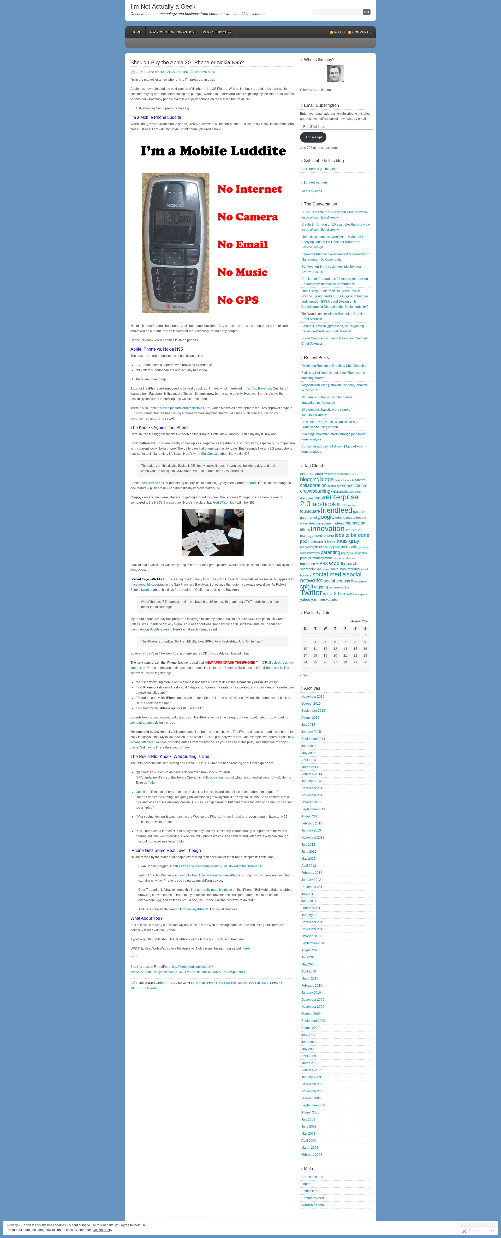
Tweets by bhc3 (311, 191)
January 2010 (311, 992)
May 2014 (308, 753)
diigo (358, 491)
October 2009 (311, 1014)
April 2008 (308, 1140)
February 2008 (311, 1155)
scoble (254, 982)
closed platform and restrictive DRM (185, 408)
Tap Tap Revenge (258, 388)
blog (353, 474)
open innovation (310, 553)
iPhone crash (272, 668)
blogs (327, 479)
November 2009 (312, 1007)
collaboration (313, 485)
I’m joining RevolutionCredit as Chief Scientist (333, 366)
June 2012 (309, 851)
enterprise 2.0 (329, 500)
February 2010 (311, 985)
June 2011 (308, 901)
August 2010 (310, 950)
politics (362, 553)
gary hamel (308, 518)
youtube (332, 600)
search (350, 563)
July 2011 (308, 894)
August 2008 (310, 1112)
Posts (339, 32)
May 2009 (308, 1049)
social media (329, 574)
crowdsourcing (315, 491)
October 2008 (311, 1098)
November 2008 (312, 1091)
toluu (346, 587)
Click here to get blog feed (319, 169)
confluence (334, 485)
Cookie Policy (102, 1230)
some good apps (142, 722)
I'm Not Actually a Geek (162, 6)
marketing (307, 547)
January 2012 (311, 880)
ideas (339, 523)
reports (252, 483)
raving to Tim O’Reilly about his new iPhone (209, 875)
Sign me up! (313, 137)
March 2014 (309, 767)
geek (160, 982)
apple (200, 982)
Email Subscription (321, 105)
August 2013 (310, 816)
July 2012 (308, 844)
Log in (305, 1184)
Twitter (311, 592)
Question (142, 792)
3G (193, 982)
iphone (211, 982)
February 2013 (311, 823)
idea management (321, 523)
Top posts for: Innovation (172, 32)
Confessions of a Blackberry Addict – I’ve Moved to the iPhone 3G (216, 866)
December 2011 (312, 887)
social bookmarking (345, 569)
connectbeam (354, 485)
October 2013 (311, 802)
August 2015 (310, 718)
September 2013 (313, 809)
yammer (318, 599)
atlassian (343, 474)
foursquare (310, 511)
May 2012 (308, 858)
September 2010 (313, 943)
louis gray (348, 541)
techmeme (335, 587)
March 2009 (309, 1063)
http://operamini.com (218, 777)
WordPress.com (312, 1205)
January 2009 (311, 1077)
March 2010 (309, 978)
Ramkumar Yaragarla (316, 279)
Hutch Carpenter (174, 71)
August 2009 (310, 1028)
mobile (224, 982)
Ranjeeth (307, 266)
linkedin (330, 541)
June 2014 (309, 746)
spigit (306, 586)
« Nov (304, 675)
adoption (307, 474)
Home (136, 32)
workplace (361, 594)
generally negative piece (214, 890)
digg (351, 491)
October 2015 (311, 703)
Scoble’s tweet (160, 629)
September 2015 (313, 710)
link (151, 783)
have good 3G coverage (147, 584)
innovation (328, 528)
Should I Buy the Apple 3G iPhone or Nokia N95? (187, 62)
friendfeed (336, 510)
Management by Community (321, 259)
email (319, 498)
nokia (242, 982)
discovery (307, 498)
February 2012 (311, 873)
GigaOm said (210, 454)
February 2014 (311, 774)
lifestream (315, 542)
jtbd (303, 541)
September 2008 (313, 1105)
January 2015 (311, 732)
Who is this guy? (217, 32)
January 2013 (311, 830)
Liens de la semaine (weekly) (322, 237)
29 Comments (204, 71)
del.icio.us (339, 491)
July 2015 (308, 725)
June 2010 (309, 957)
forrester (351, 505)
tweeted (146, 590)
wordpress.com (143, 987)
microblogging (327, 547)
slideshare (323, 569)
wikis (350, 594)
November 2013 (312, 795)
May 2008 (308, 1133)
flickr (341, 505)
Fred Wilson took (224, 502)
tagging (321, 587)
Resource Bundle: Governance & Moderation (333, 254)
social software (338, 581)
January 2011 (311, 915)
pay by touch (349, 553)
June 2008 (309, 1126)
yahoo (305, 600)
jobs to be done (352, 535)
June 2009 (309, 1042)
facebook (323, 504)
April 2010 (308, 971)
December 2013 (312, 788)
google (326, 517)
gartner (359, 511)
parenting (330, 552)
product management (316, 558)
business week (344, 480)
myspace (363, 547)
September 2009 (313, 1021)
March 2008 (309, 1147)
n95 (233, 982)
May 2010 (308, 964)
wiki (344, 594)
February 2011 (311, 908)
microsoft (347, 547)
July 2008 (308, 1119)
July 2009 (308, 1035)
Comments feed (312, 1198)
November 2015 (312, 696)
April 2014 (308, 760)
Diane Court (310, 338)
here (245, 948)
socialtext (360, 581)
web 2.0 (332, 593)
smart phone (271, 982)
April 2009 (308, 1056)
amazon (321, 474)
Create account (312, 1177)
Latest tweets (316, 183)
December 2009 (312, 999)
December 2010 (312, 922)
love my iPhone (196, 909)
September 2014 (313, 739)
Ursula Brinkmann (314, 224)
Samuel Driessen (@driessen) (322, 326)
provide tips (155, 483)
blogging (309, 479)
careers (360, 480)
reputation (307, 564)
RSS (324, 564)
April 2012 (308, 866)
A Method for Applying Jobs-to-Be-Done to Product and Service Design (333, 242)
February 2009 (311, 1070)
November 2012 (312, 837)
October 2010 (311, 936)
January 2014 (311, 781)
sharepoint (308, 569)
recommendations (344, 558)
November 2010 (312, 929)
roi (317, 563)
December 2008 (312, 1084)
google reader (345, 518)
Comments (361, 32)
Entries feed (309, 1191)
